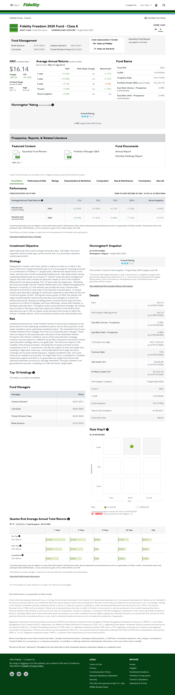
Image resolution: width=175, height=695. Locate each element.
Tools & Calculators (139, 679)
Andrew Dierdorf (58, 45)
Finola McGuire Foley (60, 49)
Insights (133, 668)
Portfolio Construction (140, 675)
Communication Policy (100, 671)
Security (93, 679)
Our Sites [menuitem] (144, 5)
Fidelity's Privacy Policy (32, 665)
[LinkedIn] (12, 674)
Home (132, 664)
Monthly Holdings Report (128, 156)
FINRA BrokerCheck (99, 687)
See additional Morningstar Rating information (111, 286)
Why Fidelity (15, 659)
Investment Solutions (139, 671)
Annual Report (123, 151)
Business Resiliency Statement (103, 675)
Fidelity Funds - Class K (20, 17)
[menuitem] (15, 5)
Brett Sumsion (18, 45)
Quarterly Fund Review (139, 39)
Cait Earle (16, 49)
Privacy (93, 668)
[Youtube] (19, 674)
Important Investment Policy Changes (25, 236)
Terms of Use (96, 664)
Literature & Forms (138, 683)
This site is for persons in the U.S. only (107, 683)
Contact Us (131, 5)
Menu (16, 5)
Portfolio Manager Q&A (86, 151)
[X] (26, 674)
